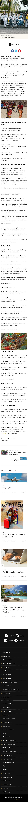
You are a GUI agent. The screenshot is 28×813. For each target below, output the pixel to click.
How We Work (7, 678)
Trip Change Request (9, 718)
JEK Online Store (7, 748)
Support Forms (7, 722)
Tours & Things (7, 788)
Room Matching (7, 759)
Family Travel (6, 671)
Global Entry (6, 773)
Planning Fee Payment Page (11, 689)
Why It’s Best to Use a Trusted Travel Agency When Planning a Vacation (14, 610)
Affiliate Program (7, 660)
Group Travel (6, 715)
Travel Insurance (7, 697)
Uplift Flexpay (7, 784)
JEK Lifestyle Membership (10, 682)
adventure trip (11, 438)
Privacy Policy (6, 726)
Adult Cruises (6, 656)
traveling (16, 438)
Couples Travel (7, 674)
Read (22, 492)
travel (14, 15)
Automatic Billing (7, 704)
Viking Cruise (6, 667)
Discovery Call (7, 707)
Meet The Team (7, 755)
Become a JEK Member (9, 740)
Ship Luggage (7, 792)
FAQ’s (4, 733)
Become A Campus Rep (9, 751)
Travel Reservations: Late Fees (13, 572)
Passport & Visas (7, 777)
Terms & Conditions (8, 730)
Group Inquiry (7, 711)
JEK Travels (15, 44)
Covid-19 (5, 769)
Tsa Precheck (6, 781)
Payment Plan (7, 686)
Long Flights (7, 488)
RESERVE (4, 433)
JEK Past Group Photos (9, 744)
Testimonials (6, 693)
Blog (4, 766)
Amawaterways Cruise (9, 663)
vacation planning (5, 440)
